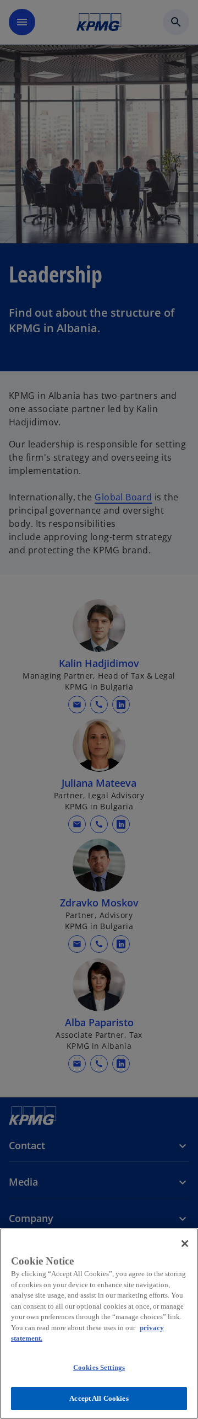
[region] (99, 1323)
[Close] (185, 1243)
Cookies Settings (99, 1367)
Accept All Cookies (98, 1398)
